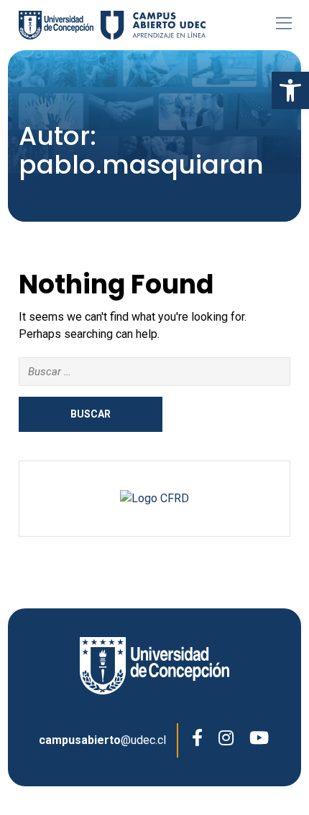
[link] (290, 90)
